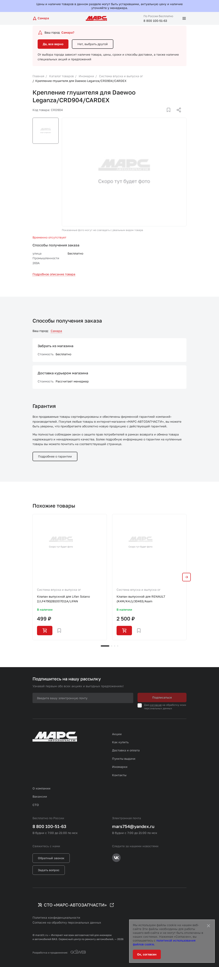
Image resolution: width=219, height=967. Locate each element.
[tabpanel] (70, 577)
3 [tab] (114, 646)
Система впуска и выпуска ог (59, 589)
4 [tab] (117, 646)
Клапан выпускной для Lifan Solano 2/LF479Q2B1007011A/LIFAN (63, 599)
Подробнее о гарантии (55, 456)
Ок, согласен (147, 954)
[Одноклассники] (170, 115)
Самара (56, 331)
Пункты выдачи (123, 758)
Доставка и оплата (126, 750)
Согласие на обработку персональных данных (67, 922)
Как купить (120, 742)
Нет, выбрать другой (92, 44)
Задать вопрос (48, 870)
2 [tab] (111, 646)
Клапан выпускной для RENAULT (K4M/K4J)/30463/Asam (141, 599)
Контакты (119, 775)
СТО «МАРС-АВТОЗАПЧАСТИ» (75, 904)
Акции (117, 734)
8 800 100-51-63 (155, 20)
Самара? (67, 32)
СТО (36, 805)
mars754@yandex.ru (133, 826)
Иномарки (119, 767)
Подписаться (162, 697)
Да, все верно (53, 44)
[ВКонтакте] (163, 115)
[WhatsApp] (177, 115)
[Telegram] (156, 115)
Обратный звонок (51, 858)
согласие (156, 704)
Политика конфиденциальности (56, 917)
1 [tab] (105, 646)
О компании (41, 788)
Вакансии (40, 796)
